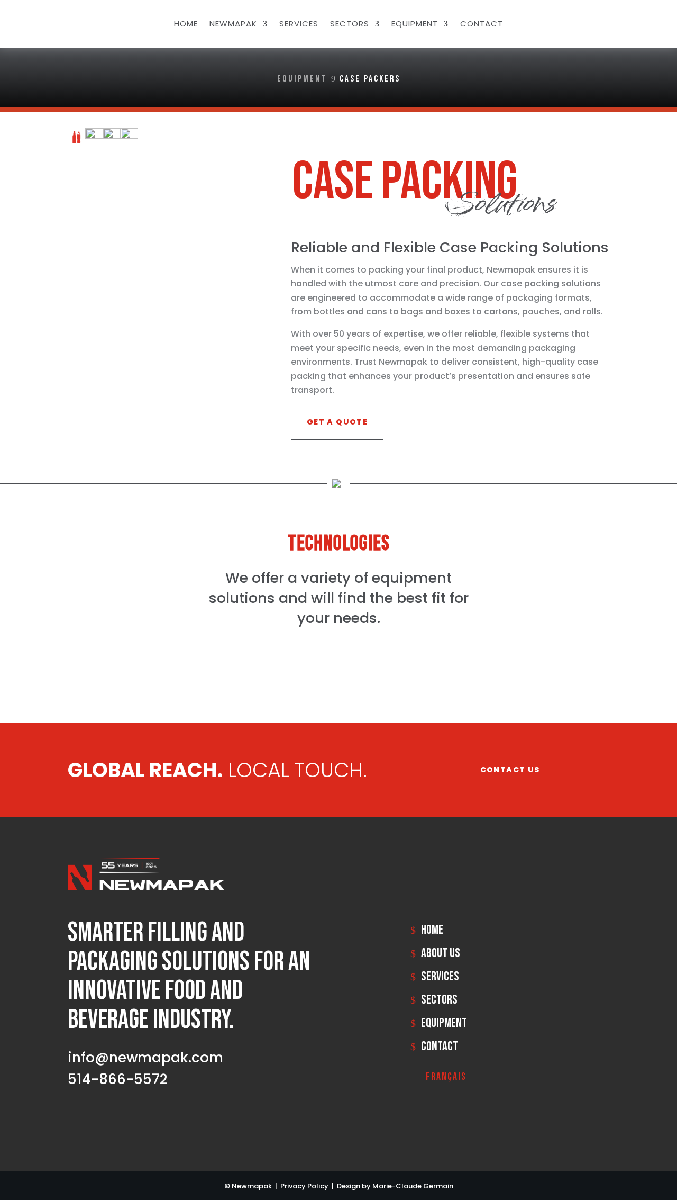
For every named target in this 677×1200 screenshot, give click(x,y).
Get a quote (337, 422)
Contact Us (510, 769)
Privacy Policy (304, 1186)
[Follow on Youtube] (135, 1116)
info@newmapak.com (145, 1057)
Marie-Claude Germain (412, 1186)
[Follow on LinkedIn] (575, 21)
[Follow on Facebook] (596, 21)
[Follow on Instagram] (617, 21)
